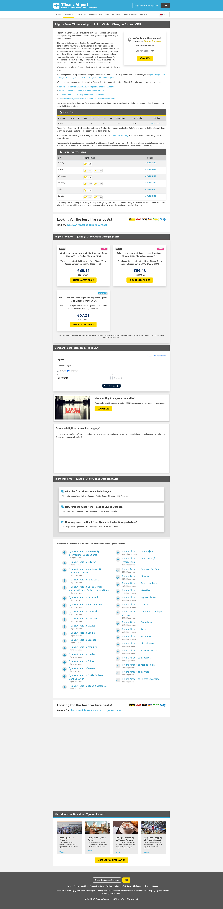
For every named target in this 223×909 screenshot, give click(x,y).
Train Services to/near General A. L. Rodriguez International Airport (87, 99)
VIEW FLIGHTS (156, 123)
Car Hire (81, 14)
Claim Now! (103, 409)
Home (58, 14)
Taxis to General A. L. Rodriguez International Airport (81, 95)
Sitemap (155, 886)
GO (165, 5)
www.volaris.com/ (120, 135)
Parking (116, 14)
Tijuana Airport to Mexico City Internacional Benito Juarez (84, 554)
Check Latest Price (83, 280)
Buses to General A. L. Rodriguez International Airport (81, 91)
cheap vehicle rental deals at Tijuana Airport (97, 710)
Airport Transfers (98, 14)
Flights (68, 14)
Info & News (130, 14)
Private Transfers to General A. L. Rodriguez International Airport (86, 87)
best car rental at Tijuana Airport (87, 224)
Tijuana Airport (79, 5)
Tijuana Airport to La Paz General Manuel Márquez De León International (89, 589)
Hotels (143, 14)
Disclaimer (137, 886)
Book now (144, 58)
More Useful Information (111, 860)
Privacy (146, 886)
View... (61, 852)
